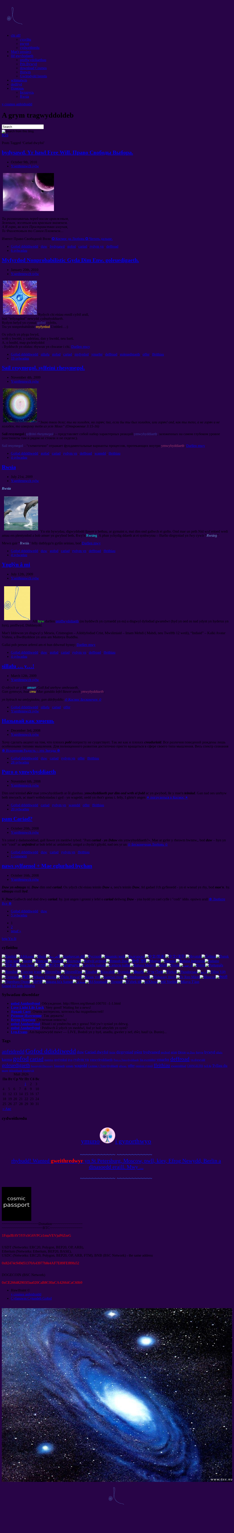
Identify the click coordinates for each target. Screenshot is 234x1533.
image (5, 1070)
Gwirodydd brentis (33, 76)
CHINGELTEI (195, 1066)
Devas (182, 1052)
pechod (165, 1052)
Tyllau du (219, 1065)
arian (174, 1052)
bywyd (209, 1052)
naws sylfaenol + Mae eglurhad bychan (47, 866)
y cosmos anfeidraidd (17, 104)
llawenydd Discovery (42, 1066)
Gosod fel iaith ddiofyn (18, 986)
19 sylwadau (20, 358)
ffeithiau (158, 354)
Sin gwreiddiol (148, 1059)
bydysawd (57, 246)
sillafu (45, 354)
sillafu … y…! (18, 666)
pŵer (138, 1052)
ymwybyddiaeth (101, 1059)
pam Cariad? (17, 819)
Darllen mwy (80, 347)
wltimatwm (19, 80)
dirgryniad (124, 1052)
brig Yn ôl (9, 939)
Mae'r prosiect (21, 52)
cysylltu (25, 39)
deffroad (112, 246)
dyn (70, 1059)
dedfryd (16, 84)
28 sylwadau (20, 762)
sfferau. (123, 1066)
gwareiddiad (178, 1066)
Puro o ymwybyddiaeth (29, 772)
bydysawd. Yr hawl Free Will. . (67, 152)
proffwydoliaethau (33, 60)
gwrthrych (28, 1070)
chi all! (16, 35)
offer (146, 354)
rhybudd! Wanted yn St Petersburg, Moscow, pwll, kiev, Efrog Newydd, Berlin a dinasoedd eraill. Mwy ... (116, 1164)
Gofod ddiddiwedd (24, 246)
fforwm (25, 72)
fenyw (199, 1052)
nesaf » (16, 931)
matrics (48, 1059)
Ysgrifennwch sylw (25, 166)
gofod (71, 246)
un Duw (191, 1052)
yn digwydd (197, 1059)
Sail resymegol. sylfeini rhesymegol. (43, 368)
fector (112, 1052)
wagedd (100, 453)
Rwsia (24, 96)
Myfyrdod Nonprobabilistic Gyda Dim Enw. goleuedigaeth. (70, 260)
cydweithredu (29, 48)
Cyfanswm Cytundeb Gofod (31, 1298)
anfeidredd (13, 1051)
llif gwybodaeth (22, 56)
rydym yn (97, 246)
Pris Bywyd (28, 64)
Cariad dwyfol (96, 1052)
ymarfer (96, 354)
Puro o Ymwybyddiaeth (126, 1060)
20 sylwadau (20, 809)
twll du (207, 1066)
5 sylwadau (19, 915)
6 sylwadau (19, 250)
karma (7, 1059)
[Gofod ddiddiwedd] (14, 28)
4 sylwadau (19, 457)
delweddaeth (15, 1070)
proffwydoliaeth (67, 621)
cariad (82, 246)
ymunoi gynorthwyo (116, 1141)
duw (44, 246)
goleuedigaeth (130, 354)
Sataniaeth (59, 1066)
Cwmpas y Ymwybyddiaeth (103, 1066)
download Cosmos (33, 68)
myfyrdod (82, 354)
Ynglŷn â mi (16, 564)
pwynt (24, 43)
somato (69, 1066)
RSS (5, 135)
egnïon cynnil (144, 1066)
